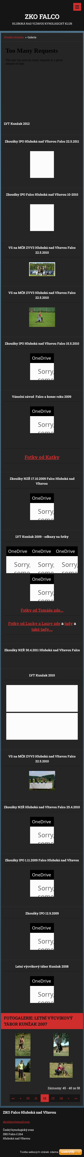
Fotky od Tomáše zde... (42, 610)
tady (68, 623)
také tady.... (42, 629)
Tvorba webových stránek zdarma (39, 1152)
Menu (77, 7)
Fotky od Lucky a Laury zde (34, 623)
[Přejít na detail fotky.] (22, 1044)
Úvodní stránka (14, 37)
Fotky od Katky (42, 457)
